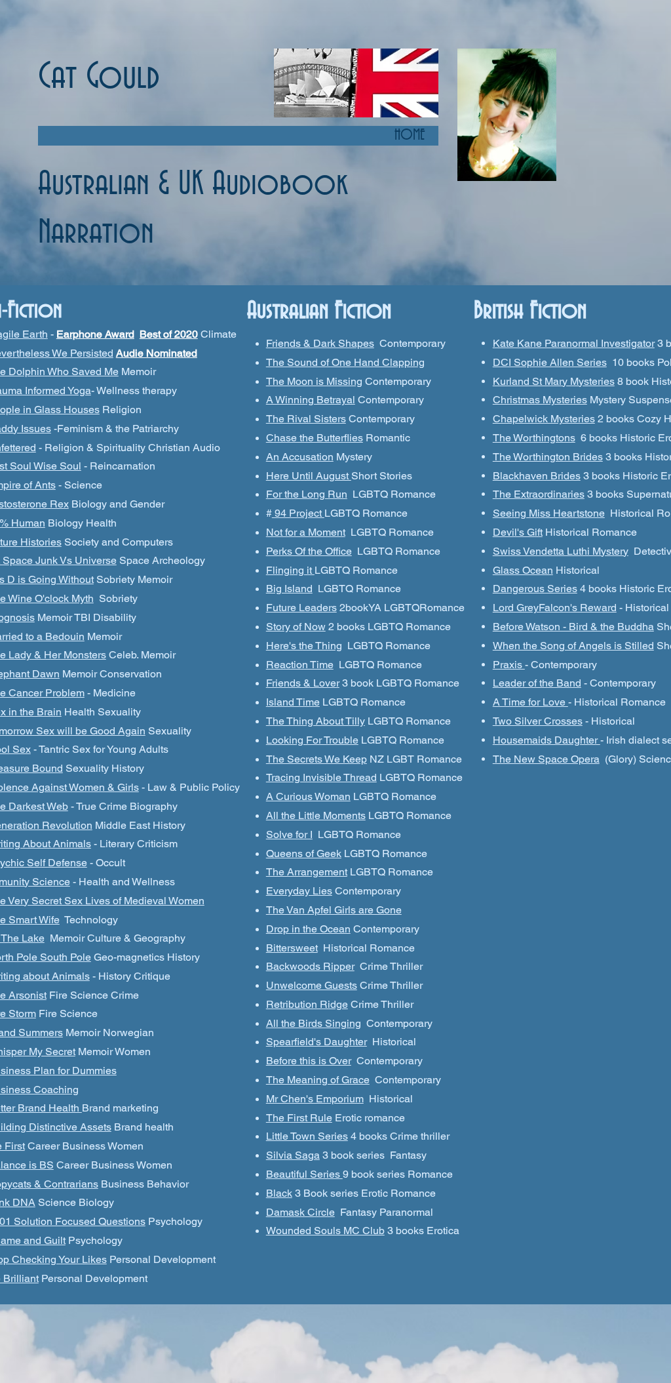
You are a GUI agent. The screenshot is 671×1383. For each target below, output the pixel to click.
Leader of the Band (537, 683)
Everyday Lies (299, 891)
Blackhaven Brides (537, 476)
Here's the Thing (304, 645)
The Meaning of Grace (318, 1079)
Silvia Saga (293, 1155)
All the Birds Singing (313, 1023)
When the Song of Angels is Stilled (573, 645)
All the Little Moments (316, 815)
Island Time (293, 702)
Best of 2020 (169, 334)
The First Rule (299, 1118)
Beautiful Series (304, 1174)
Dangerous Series (535, 588)
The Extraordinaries (539, 494)
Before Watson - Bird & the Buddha (573, 626)
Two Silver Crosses (538, 721)
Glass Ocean (523, 570)
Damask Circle (300, 1212)
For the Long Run (306, 494)
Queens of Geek (303, 853)
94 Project (298, 513)
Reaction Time (300, 664)
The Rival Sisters (306, 418)
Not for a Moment (305, 532)
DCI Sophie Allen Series (550, 362)
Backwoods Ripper (310, 966)
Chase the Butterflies (314, 437)
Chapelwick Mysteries (544, 418)
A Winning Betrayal (310, 399)
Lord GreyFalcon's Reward (555, 607)
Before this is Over (308, 1060)
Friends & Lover (302, 683)
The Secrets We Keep (316, 759)
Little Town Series (307, 1136)
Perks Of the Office (309, 551)
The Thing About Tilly (315, 721)
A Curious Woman (308, 796)
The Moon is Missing (314, 381)
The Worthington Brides (548, 457)
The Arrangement (306, 872)
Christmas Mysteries (540, 399)
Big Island (289, 588)
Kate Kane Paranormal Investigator (574, 343)
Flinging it (290, 570)
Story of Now (296, 626)
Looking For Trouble (312, 740)
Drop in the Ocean (308, 929)
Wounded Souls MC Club (325, 1230)
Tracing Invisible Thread (321, 777)
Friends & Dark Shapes (320, 343)
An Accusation (300, 457)
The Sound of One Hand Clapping (345, 362)
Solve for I (289, 834)
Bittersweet (292, 948)
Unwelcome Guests (311, 985)
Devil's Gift (518, 532)
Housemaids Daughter (546, 740)
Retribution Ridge (307, 1004)
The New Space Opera (546, 759)
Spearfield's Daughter (316, 1041)
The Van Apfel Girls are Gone (334, 910)
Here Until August (308, 476)
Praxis (509, 664)
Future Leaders (301, 607)
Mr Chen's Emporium (315, 1098)
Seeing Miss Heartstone (549, 513)
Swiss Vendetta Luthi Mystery (560, 551)
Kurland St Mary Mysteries (554, 381)
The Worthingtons (534, 437)
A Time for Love (530, 702)
